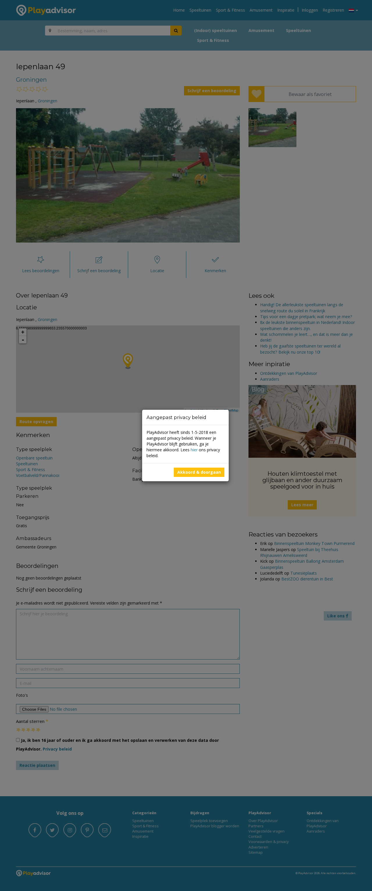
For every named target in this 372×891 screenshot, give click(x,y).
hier (194, 449)
